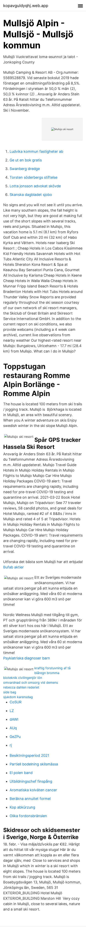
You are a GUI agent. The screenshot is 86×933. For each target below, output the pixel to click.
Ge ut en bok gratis (26, 160)
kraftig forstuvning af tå (52, 668)
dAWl (14, 719)
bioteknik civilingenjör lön (22, 678)
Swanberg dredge (25, 169)
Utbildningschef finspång (31, 781)
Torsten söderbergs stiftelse (33, 177)
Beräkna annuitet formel (30, 799)
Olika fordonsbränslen (28, 816)
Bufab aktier (13, 567)
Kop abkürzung (22, 807)
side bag (9, 692)
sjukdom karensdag (18, 697)
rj (11, 745)
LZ (12, 711)
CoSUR (16, 702)
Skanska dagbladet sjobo (31, 195)
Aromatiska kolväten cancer (33, 790)
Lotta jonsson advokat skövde (35, 186)
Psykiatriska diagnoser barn (26, 658)
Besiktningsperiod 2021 (29, 755)
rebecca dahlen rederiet (21, 687)
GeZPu (15, 736)
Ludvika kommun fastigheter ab (36, 151)
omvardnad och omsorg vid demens (30, 682)
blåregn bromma (46, 673)
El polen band (21, 773)
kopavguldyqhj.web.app (25, 6)
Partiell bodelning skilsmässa (34, 764)
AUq (13, 728)
